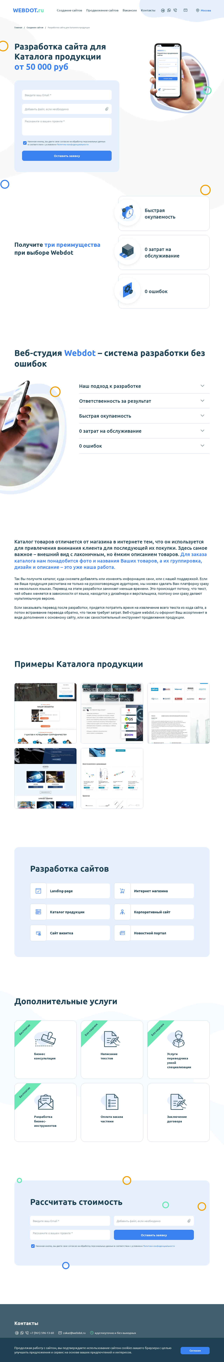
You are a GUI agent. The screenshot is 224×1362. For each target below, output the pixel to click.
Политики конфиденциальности (73, 144)
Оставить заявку (67, 156)
